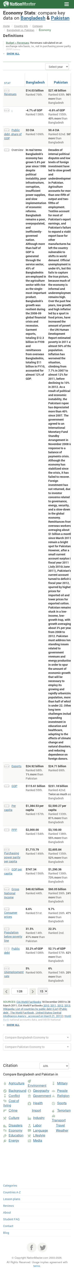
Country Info (21, 26)
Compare (37, 26)
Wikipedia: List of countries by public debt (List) (31, 1009)
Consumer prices (10, 915)
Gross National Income (11, 893)
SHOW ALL (13, 53)
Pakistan (60, 18)
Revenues (10, 94)
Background (17, 1090)
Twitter (42, 1247)
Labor (37, 1125)
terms (36, 1266)
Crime (13, 1110)
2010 (46, 1005)
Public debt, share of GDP (13, 134)
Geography (41, 1090)
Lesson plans (11, 1199)
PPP (14, 830)
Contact (8, 1226)
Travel (60, 1125)
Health (38, 1103)
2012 (60, 1005)
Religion (63, 1095)
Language (40, 1130)
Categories (10, 1185)
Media (37, 1140)
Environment (37, 1085)
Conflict (14, 1095)
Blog (6, 1233)
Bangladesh (33, 18)
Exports (16, 766)
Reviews (8, 1206)
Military (62, 1083)
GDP (14, 786)
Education (16, 1135)
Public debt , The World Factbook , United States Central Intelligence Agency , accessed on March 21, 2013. (35, 1012)
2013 (67, 1005)
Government (42, 1095)
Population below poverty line (13, 936)
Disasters (15, 1125)
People (62, 1090)
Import (36, 1110)
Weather (62, 1130)
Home (6, 26)
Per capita (10, 808)
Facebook (32, 1247)
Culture (14, 1117)
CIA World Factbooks (28, 1002)
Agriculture (16, 1083)
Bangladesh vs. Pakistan (20, 30)
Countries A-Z (12, 1192)
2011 (53, 1005)
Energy (14, 1140)
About (7, 1212)
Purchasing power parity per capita (12, 857)
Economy (15, 1130)
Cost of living (11, 1103)
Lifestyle (39, 1135)
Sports (62, 1103)
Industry (39, 1117)
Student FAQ (11, 1219)
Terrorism (64, 1110)
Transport (59, 1120)
